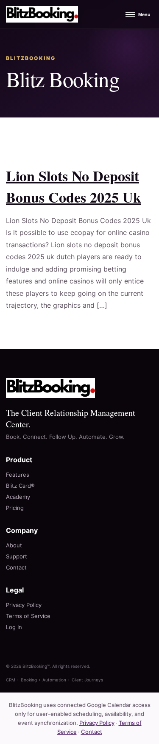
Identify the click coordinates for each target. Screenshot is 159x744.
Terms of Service (28, 615)
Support (16, 556)
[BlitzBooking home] (42, 14)
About (14, 545)
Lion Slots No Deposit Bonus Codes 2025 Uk (73, 186)
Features (17, 474)
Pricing (15, 507)
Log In (14, 627)
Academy (18, 496)
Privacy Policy (24, 604)
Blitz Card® (20, 485)
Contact (16, 567)
